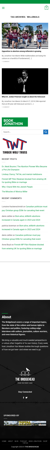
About (10, 441)
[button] (3, 8)
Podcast (23, 441)
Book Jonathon (35, 441)
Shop (45, 441)
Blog (16, 441)
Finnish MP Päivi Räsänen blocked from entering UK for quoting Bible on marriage (24, 180)
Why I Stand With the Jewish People (17, 187)
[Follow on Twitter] (26, 398)
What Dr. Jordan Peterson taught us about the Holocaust (23, 97)
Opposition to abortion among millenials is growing (21, 51)
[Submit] (45, 132)
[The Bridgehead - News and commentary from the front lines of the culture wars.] (25, 8)
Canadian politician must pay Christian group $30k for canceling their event (24, 208)
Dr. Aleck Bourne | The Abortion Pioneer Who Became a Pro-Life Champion (24, 168)
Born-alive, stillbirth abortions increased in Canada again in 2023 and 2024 (21, 218)
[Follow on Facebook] (24, 398)
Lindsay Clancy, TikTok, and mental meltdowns (22, 174)
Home (4, 441)
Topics (25, 443)
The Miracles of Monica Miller (14, 191)
